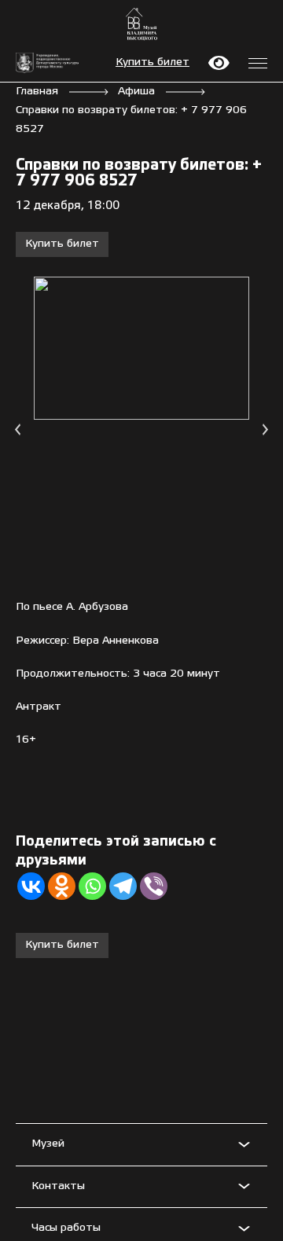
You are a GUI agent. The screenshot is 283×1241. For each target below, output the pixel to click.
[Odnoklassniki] (61, 886)
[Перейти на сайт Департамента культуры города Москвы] (47, 63)
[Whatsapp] (92, 886)
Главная (37, 91)
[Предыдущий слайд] (17, 429)
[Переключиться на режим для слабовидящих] (219, 63)
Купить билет (152, 62)
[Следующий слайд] (265, 429)
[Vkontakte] (31, 886)
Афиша (136, 91)
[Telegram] (123, 886)
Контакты (58, 1186)
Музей (47, 1144)
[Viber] (153, 886)
